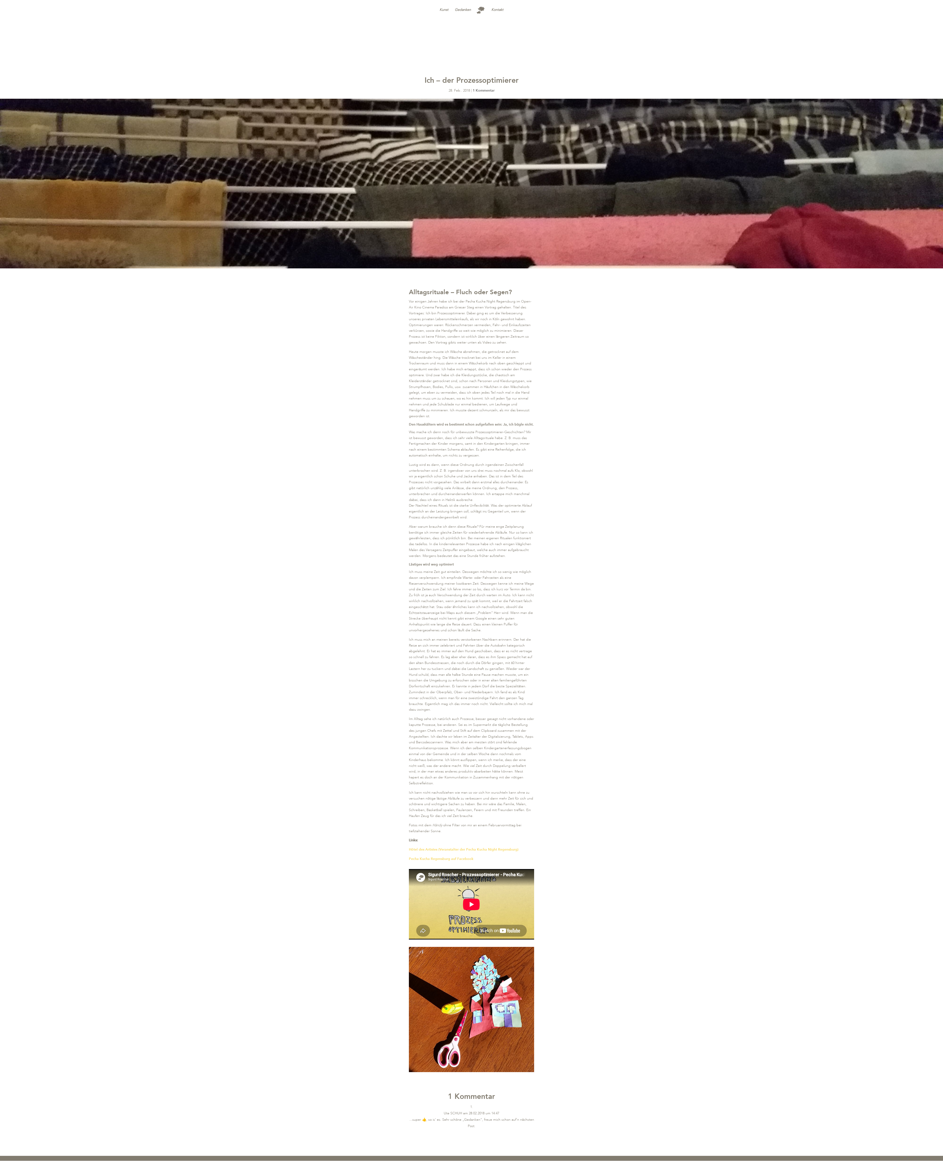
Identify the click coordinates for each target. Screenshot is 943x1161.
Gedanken (463, 10)
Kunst (444, 10)
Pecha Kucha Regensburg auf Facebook (441, 859)
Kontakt (497, 10)
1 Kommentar (484, 90)
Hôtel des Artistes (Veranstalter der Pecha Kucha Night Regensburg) (463, 849)
